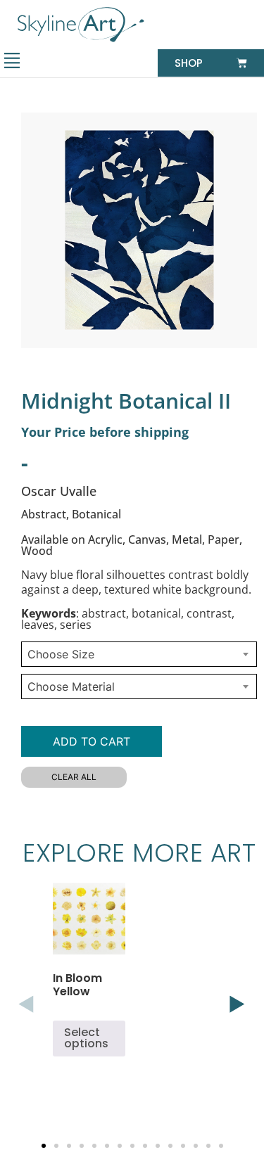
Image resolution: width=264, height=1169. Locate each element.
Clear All (73, 777)
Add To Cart (91, 741)
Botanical (96, 514)
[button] (11, 62)
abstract (104, 613)
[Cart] (242, 63)
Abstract (43, 514)
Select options (86, 1038)
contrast (209, 613)
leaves (37, 624)
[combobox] (139, 654)
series (76, 624)
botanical (156, 613)
